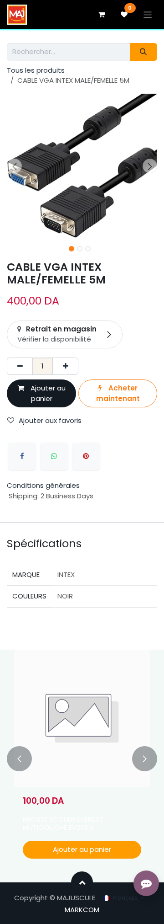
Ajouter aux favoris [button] (50, 420)
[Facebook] (22, 456)
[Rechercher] (143, 52)
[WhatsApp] (54, 456)
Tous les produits (36, 70)
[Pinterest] (86, 456)
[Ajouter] (65, 366)
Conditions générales (43, 485)
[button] (14, 166)
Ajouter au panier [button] (47, 393)
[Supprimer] (20, 366)
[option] (82, 759)
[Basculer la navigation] (148, 14)
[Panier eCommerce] (101, 14)
